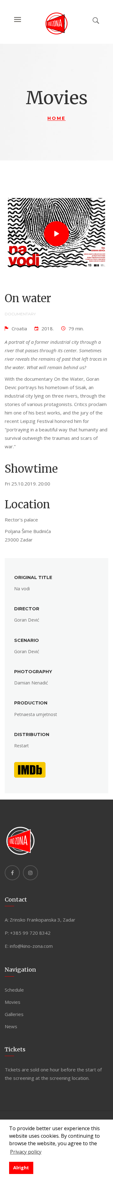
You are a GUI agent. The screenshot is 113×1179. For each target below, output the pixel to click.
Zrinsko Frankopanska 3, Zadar (42, 920)
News (11, 1026)
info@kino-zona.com (31, 946)
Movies (12, 1002)
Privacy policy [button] (25, 1151)
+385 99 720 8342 (30, 933)
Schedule (14, 990)
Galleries (14, 1014)
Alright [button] (21, 1168)
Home (56, 118)
